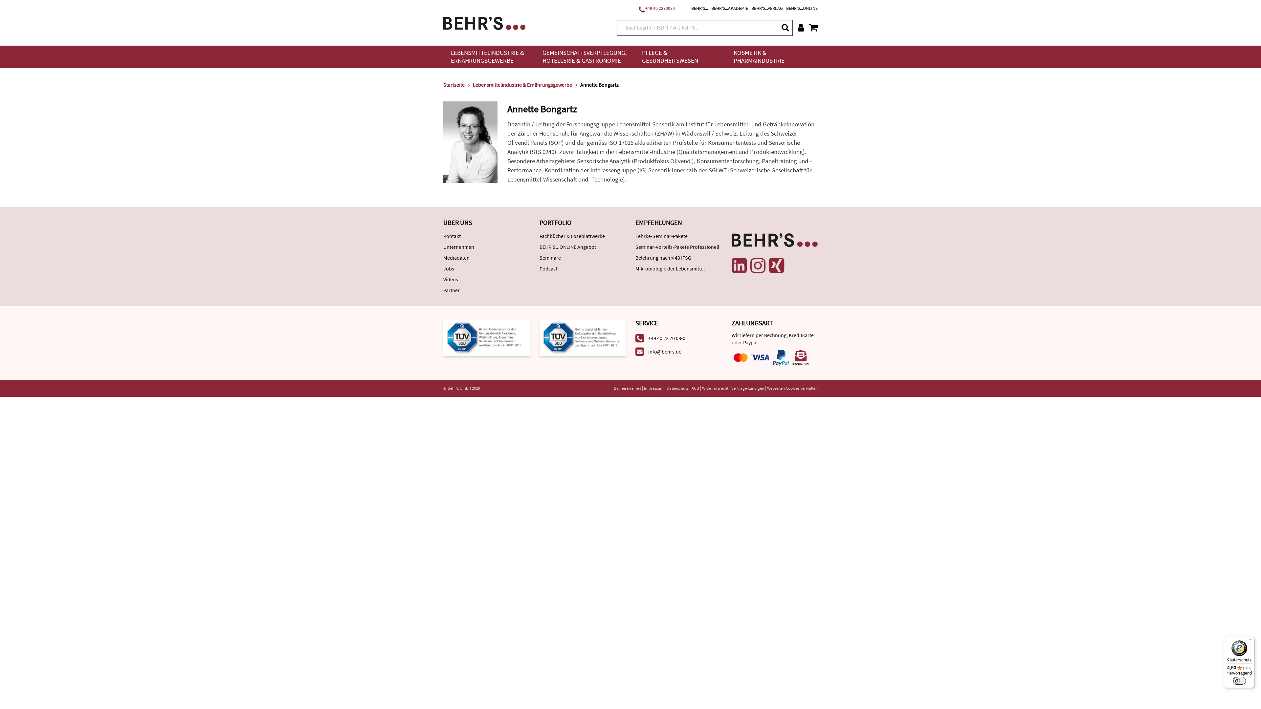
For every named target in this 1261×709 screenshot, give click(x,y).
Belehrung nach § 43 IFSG (663, 257)
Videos (450, 279)
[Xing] (776, 265)
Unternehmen (458, 247)
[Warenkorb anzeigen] (813, 27)
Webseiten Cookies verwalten (792, 388)
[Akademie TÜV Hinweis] (583, 337)
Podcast (548, 268)
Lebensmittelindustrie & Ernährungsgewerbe (487, 56)
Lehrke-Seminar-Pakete (661, 236)
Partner (451, 290)
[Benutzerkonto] (801, 27)
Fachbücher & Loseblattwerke (572, 236)
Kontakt (452, 236)
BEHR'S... (699, 8)
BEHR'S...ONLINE (802, 8)
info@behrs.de (664, 351)
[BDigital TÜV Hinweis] (486, 337)
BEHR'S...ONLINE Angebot (568, 247)
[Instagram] (757, 265)
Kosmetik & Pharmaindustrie (759, 56)
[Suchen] (785, 27)
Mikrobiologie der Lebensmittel (670, 268)
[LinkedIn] (739, 265)
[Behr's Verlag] (484, 22)
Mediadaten (456, 257)
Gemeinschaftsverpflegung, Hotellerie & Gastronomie (584, 56)
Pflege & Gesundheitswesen (670, 56)
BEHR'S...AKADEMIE (729, 8)
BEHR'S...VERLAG (767, 8)
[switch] (1239, 681)
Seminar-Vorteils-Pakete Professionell (677, 247)
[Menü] (1250, 641)
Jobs (448, 268)
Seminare (550, 257)
